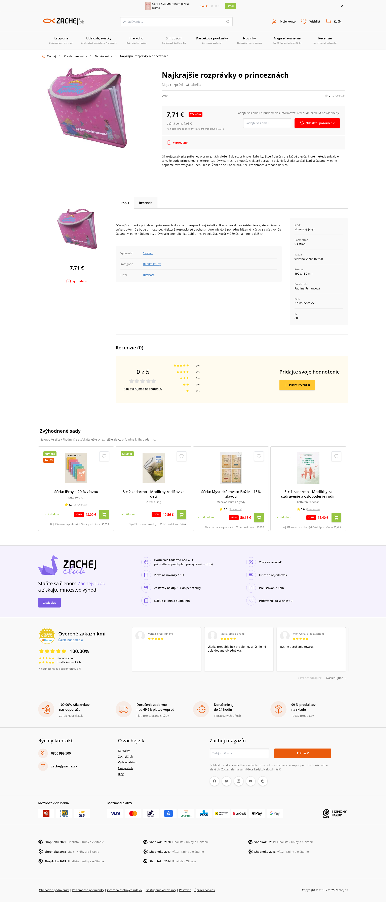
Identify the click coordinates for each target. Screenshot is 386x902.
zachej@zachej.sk (64, 766)
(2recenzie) (313, 509)
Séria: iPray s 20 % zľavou (76, 491)
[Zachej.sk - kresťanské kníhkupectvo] (63, 21)
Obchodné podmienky (54, 890)
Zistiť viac (49, 602)
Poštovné (185, 890)
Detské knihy (103, 56)
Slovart (148, 253)
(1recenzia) (80, 504)
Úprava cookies (204, 890)
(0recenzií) (338, 95)
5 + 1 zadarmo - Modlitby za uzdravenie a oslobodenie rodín (308, 493)
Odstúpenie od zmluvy (161, 890)
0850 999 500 (61, 753)
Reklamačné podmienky (88, 890)
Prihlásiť (302, 753)
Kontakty (124, 751)
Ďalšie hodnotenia (70, 639)
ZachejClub (125, 756)
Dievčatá (149, 275)
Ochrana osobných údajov (124, 890)
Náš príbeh (125, 768)
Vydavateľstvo (127, 762)
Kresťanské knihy (75, 56)
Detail (231, 6)
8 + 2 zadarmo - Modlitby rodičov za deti (154, 493)
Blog (121, 774)
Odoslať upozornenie (320, 123)
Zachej (51, 56)
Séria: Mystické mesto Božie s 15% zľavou (231, 493)
